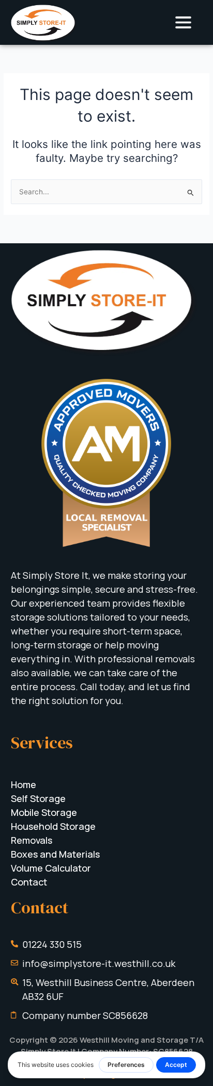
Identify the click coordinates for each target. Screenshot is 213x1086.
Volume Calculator (51, 868)
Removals (31, 840)
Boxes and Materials (55, 854)
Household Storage (53, 826)
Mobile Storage (44, 812)
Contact (29, 882)
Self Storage (38, 798)
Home (23, 784)
